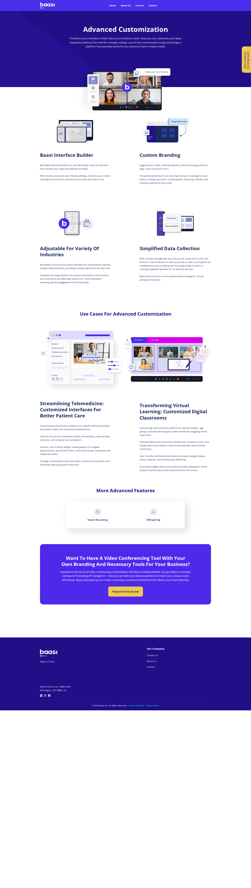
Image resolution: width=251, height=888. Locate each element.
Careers (140, 5)
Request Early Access (125, 591)
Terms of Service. (137, 705)
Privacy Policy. (152, 705)
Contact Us (152, 655)
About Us (126, 5)
